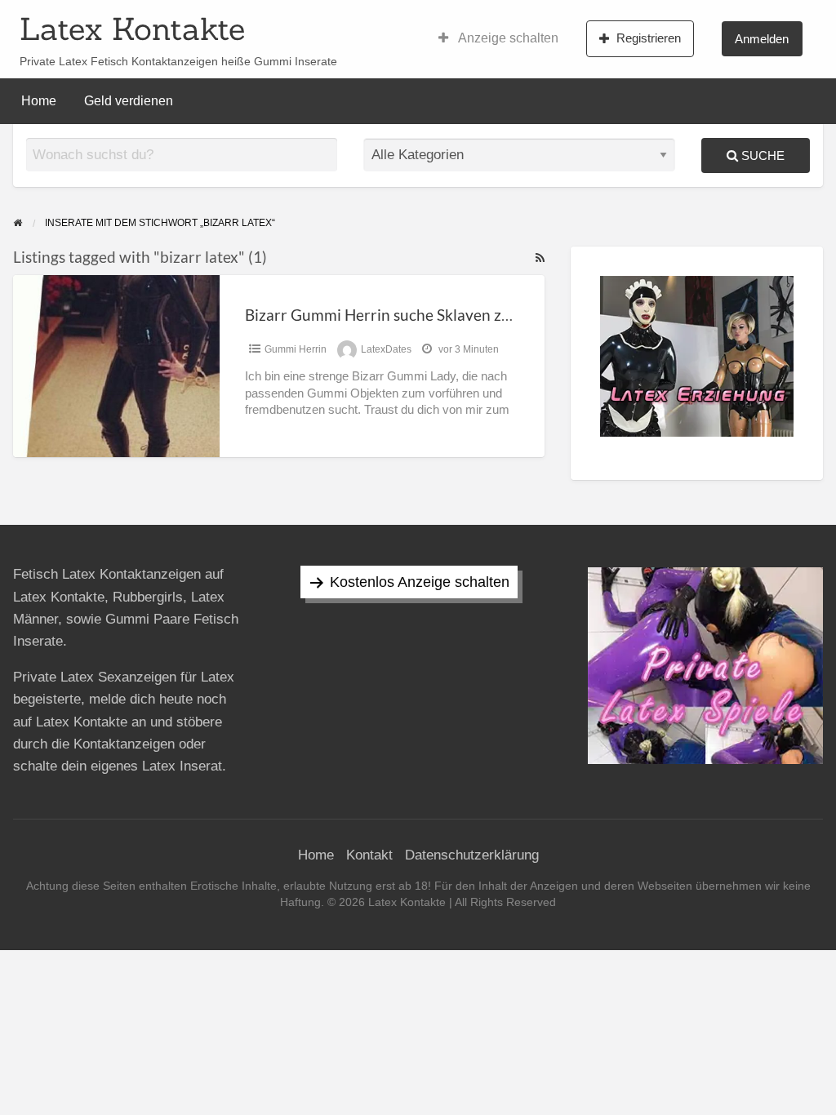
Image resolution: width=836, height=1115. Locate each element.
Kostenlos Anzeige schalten (419, 582)
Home (38, 101)
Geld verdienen (128, 101)
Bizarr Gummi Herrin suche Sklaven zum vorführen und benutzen (470, 314)
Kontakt (369, 855)
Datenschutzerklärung (472, 855)
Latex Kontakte (132, 28)
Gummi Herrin (296, 349)
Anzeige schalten (507, 38)
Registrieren (648, 38)
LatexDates (386, 349)
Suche (761, 155)
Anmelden (762, 39)
